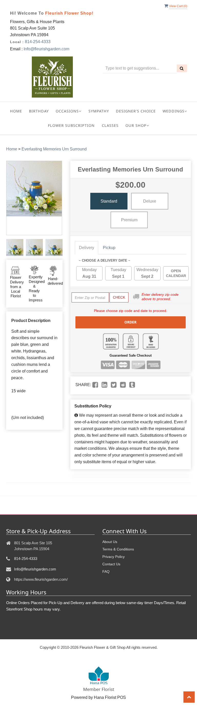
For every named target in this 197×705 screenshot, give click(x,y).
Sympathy (98, 111)
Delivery (86, 247)
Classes (110, 125)
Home (16, 111)
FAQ (106, 571)
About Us (109, 542)
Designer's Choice (136, 111)
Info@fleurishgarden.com (46, 49)
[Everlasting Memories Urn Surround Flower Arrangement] (14, 247)
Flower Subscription (71, 125)
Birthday (39, 111)
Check (119, 297)
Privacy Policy (113, 557)
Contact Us (111, 564)
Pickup (109, 247)
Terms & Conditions (118, 549)
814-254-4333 (38, 42)
